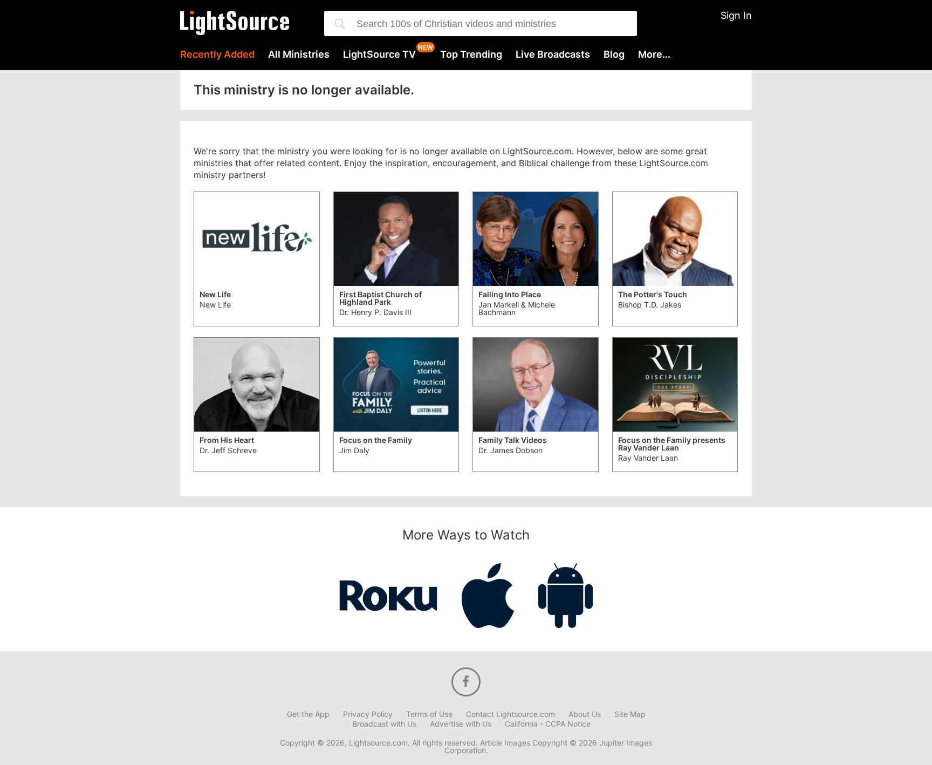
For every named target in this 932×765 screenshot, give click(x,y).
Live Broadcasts (553, 54)
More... (654, 54)
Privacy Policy (368, 714)
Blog (614, 54)
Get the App (308, 714)
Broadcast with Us (384, 724)
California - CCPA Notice (548, 724)
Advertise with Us (460, 724)
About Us (584, 714)
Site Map (630, 714)
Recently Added (217, 54)
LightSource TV (379, 54)
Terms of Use (429, 714)
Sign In (736, 15)
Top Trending (471, 54)
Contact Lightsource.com (510, 714)
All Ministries (299, 54)
